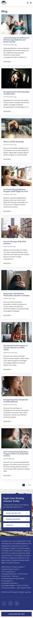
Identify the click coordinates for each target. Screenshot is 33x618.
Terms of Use (22, 574)
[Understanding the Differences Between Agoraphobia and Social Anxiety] (16, 24)
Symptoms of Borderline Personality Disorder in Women (16, 294)
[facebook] (4, 603)
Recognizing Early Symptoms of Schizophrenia (15, 401)
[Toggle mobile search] (27, 3)
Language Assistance (8, 574)
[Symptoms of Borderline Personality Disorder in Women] (16, 280)
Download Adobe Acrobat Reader (12, 578)
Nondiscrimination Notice (9, 569)
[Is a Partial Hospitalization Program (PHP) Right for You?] (16, 176)
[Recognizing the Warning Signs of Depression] (16, 78)
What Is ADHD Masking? (13, 142)
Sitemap (15, 576)
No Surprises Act (6, 581)
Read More (7, 61)
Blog (16, 45)
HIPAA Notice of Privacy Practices (12, 567)
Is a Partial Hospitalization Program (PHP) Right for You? (15, 190)
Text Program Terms (24, 588)
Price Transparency (7, 572)
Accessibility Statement (9, 583)
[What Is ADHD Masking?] (16, 128)
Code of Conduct (22, 585)
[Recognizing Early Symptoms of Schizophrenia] (16, 386)
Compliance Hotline (8, 588)
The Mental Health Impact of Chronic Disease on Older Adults (15, 348)
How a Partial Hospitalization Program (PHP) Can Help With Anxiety (15, 454)
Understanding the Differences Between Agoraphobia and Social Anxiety (16, 40)
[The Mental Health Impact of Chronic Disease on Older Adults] (16, 332)
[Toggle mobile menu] (31, 3)
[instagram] (10, 603)
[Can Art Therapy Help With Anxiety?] (16, 228)
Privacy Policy (5, 576)
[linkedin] (17, 603)
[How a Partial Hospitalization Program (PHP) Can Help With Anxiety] (16, 438)
